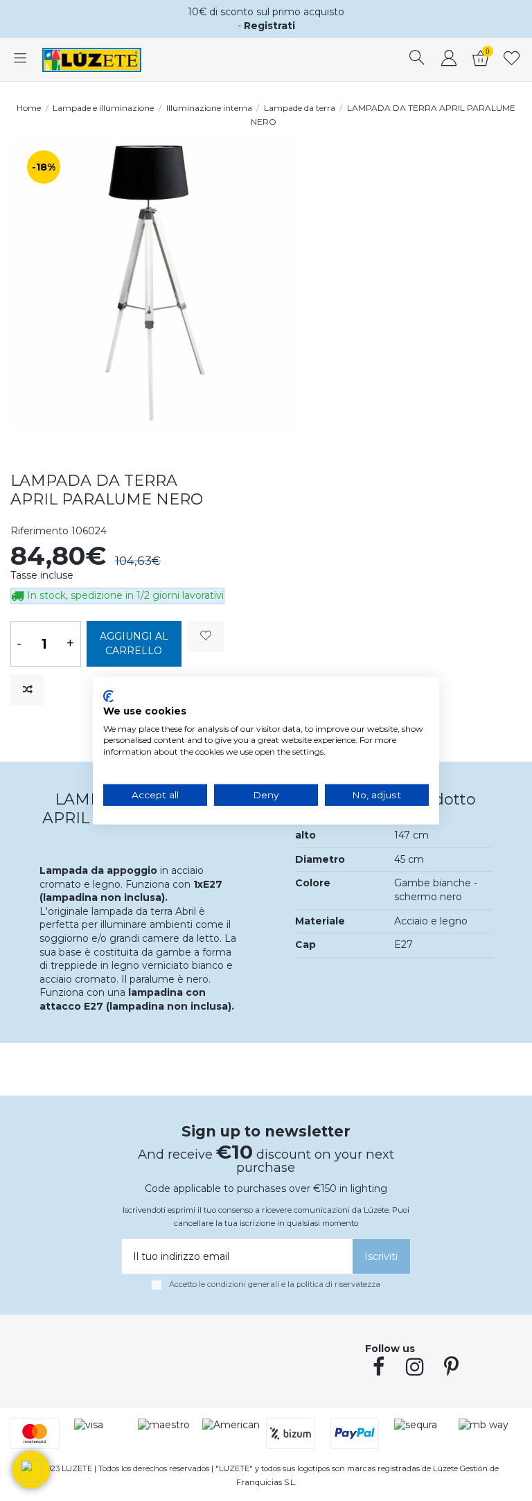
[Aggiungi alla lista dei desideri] (205, 636)
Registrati (269, 25)
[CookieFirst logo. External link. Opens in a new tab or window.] (108, 696)
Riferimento (39, 531)
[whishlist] (512, 59)
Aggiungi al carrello (134, 643)
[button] (31, 1470)
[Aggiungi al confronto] (27, 689)
